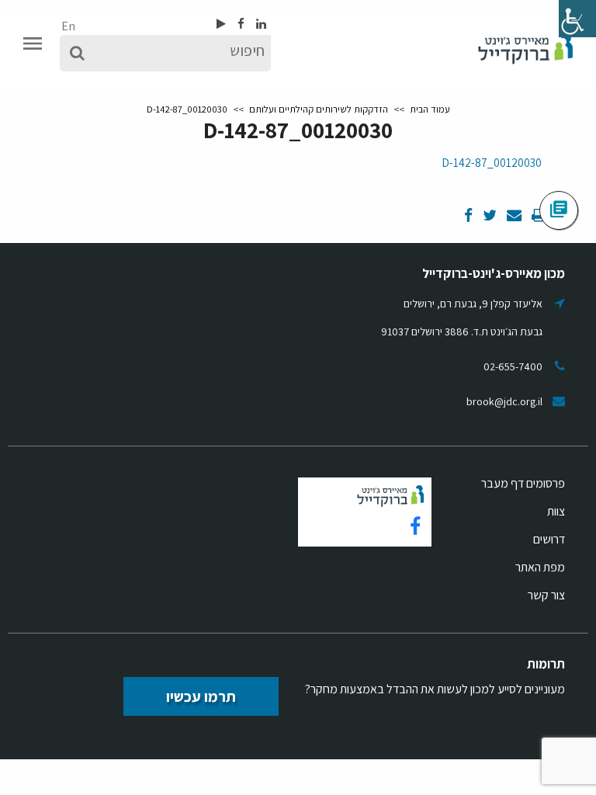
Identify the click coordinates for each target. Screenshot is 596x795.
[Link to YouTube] (221, 23)
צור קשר (546, 595)
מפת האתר (540, 567)
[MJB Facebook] (239, 23)
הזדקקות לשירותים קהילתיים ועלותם (318, 109)
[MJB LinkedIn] (260, 23)
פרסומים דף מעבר (523, 483)
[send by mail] (513, 216)
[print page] (537, 216)
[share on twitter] (488, 216)
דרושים (549, 539)
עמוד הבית (430, 109)
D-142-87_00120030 (492, 162)
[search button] (77, 53)
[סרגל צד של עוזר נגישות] (577, 18)
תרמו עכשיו (201, 696)
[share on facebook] (468, 216)
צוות (556, 511)
